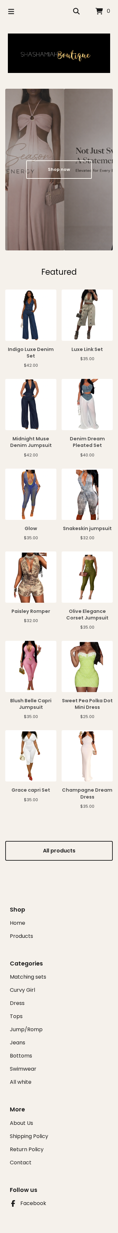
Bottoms (21, 1055)
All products (59, 850)
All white (20, 1082)
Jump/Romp (26, 1029)
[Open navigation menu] (11, 11)
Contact (20, 1162)
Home (17, 923)
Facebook (33, 1203)
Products (21, 936)
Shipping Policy (29, 1136)
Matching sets (28, 977)
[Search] (76, 11)
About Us (21, 1123)
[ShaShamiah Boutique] (59, 53)
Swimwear (23, 1069)
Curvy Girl (22, 990)
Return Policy (27, 1149)
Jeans (17, 1042)
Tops (16, 1016)
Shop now (59, 169)
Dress (17, 1003)
